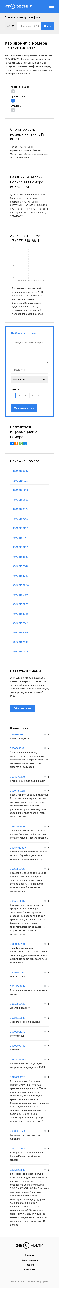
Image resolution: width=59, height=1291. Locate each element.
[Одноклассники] (16, 443)
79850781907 (17, 901)
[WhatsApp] (21, 443)
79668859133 (17, 869)
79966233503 (18, 1131)
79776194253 (21, 575)
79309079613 (17, 1045)
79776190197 (20, 594)
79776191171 (20, 537)
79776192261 (20, 632)
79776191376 (20, 651)
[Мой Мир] (25, 443)
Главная (29, 1255)
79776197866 (20, 518)
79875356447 (18, 1059)
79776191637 (20, 480)
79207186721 (17, 790)
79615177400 (17, 776)
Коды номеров (29, 1260)
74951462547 (17, 1169)
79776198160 (20, 547)
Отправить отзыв (24, 408)
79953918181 (17, 734)
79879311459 (17, 1148)
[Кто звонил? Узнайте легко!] (22, 6)
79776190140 (20, 623)
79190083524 (17, 1077)
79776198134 (20, 528)
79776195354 (21, 509)
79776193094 (21, 471)
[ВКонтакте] (12, 443)
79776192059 (20, 613)
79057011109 (17, 972)
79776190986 (20, 499)
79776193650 (21, 585)
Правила (29, 1264)
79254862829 (18, 847)
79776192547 (20, 642)
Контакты (29, 1269)
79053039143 (17, 1004)
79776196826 (20, 604)
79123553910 (17, 826)
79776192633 (21, 556)
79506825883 (18, 748)
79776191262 (20, 490)
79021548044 (18, 986)
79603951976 (17, 1031)
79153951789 (17, 944)
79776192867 (20, 566)
